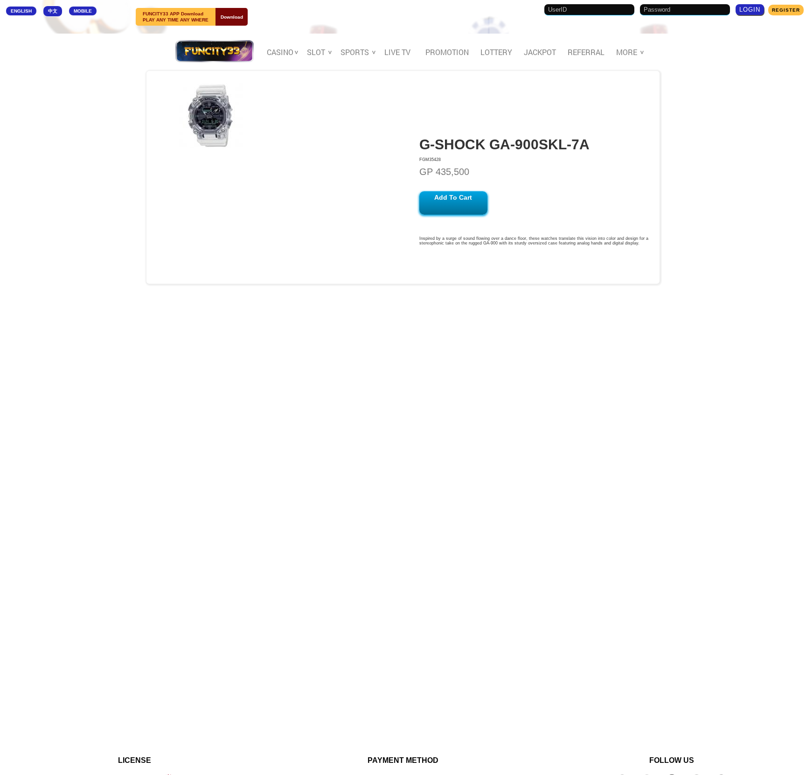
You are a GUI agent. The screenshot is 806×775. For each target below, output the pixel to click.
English (21, 11)
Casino (281, 52)
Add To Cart (453, 197)
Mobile (83, 11)
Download (232, 17)
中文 (52, 11)
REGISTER (786, 10)
